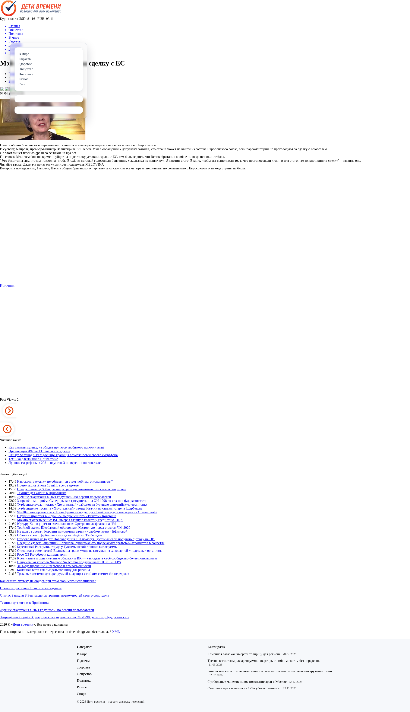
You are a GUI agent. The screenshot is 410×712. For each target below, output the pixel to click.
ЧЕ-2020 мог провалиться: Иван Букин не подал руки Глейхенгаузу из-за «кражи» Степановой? (87, 512)
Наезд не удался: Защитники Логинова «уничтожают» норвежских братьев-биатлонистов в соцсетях (90, 543)
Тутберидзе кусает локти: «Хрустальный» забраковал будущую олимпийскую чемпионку (82, 504)
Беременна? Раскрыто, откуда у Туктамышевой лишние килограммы (67, 547)
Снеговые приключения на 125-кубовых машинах (244, 688)
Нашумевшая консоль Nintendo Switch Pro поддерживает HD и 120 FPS (69, 562)
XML (116, 631)
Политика (84, 680)
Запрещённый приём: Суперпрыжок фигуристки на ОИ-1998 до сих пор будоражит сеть (81, 500)
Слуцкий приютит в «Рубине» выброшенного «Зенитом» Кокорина (66, 516)
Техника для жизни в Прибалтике (33, 459)
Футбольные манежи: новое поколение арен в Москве (247, 681)
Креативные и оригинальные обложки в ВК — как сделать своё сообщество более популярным (87, 558)
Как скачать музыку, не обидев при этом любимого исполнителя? (56, 447)
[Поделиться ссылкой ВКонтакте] (2, 89)
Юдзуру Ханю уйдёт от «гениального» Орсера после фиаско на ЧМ (66, 524)
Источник (7, 285)
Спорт (81, 694)
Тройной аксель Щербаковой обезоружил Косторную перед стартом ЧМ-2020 (73, 527)
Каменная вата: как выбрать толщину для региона (53, 570)
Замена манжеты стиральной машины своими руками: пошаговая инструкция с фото (270, 671)
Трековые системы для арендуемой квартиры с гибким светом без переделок (73, 573)
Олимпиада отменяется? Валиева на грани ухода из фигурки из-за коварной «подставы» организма (89, 550)
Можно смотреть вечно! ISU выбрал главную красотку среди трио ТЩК (70, 520)
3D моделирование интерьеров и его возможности (54, 566)
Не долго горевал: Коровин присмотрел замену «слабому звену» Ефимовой (72, 531)
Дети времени (23, 624)
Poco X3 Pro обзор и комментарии (42, 554)
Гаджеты (83, 660)
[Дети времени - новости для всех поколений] (30, 15)
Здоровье (83, 667)
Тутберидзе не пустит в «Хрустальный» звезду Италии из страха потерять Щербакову (79, 508)
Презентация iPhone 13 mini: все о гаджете (39, 451)
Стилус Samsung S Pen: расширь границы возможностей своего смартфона (63, 455)
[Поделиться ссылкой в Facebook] (7, 89)
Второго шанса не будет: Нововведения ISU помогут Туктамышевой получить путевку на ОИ (86, 539)
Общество (84, 674)
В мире (82, 654)
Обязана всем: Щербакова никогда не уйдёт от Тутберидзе (59, 535)
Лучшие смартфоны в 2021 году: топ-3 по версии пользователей (55, 462)
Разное (82, 687)
